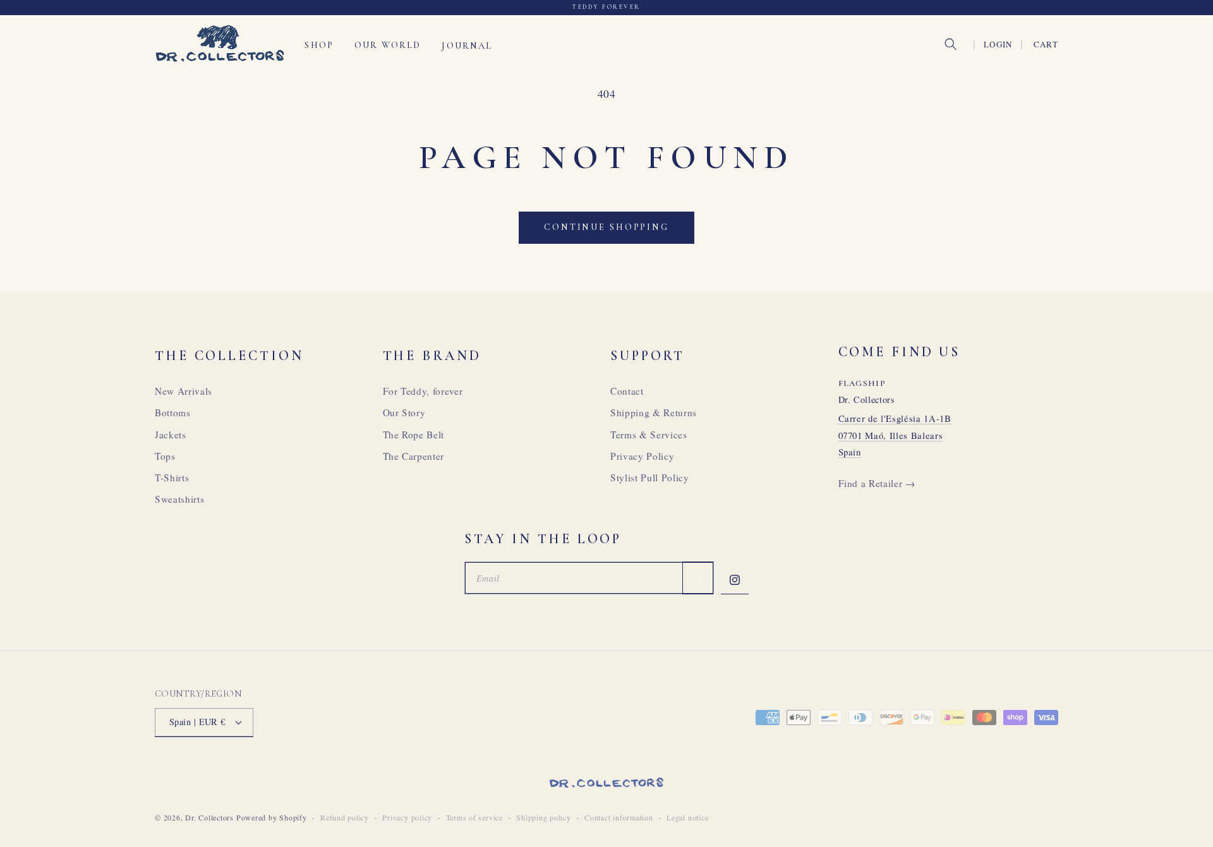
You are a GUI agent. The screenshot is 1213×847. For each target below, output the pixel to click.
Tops (165, 456)
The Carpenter (414, 456)
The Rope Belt (414, 434)
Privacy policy (407, 817)
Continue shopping (606, 227)
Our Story (404, 412)
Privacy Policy (642, 456)
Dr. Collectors (209, 817)
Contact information (618, 817)
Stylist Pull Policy (649, 477)
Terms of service (474, 817)
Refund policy (344, 817)
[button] (951, 44)
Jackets (170, 434)
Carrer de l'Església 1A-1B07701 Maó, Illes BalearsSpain (894, 435)
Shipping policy (543, 817)
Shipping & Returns (653, 412)
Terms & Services (648, 434)
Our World (387, 45)
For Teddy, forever (423, 391)
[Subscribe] (697, 578)
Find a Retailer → (876, 483)
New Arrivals (183, 391)
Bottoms (173, 412)
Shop (319, 45)
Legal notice (687, 817)
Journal (467, 45)
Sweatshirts (179, 499)
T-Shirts (172, 477)
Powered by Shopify (271, 817)
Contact (627, 391)
